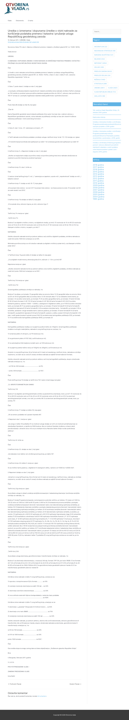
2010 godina (98, 183)
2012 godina (98, 178)
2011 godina (98, 181)
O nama (30, 20)
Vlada (9, 20)
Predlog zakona (103, 71)
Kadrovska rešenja (99, 117)
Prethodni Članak (14, 684)
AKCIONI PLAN (100, 47)
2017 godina (98, 167)
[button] (120, 21)
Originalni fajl (27, 42)
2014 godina (98, 174)
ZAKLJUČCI (99, 96)
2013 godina (98, 176)
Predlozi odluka (102, 75)
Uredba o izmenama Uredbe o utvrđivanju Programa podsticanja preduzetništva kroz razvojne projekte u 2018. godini (107, 124)
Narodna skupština (103, 55)
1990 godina (98, 199)
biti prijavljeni (41, 696)
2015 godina (98, 172)
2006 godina (98, 192)
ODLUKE (99, 67)
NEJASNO (99, 59)
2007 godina (98, 190)
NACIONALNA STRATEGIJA (104, 51)
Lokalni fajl (35, 42)
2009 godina (98, 185)
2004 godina (98, 197)
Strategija (100, 84)
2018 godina (98, 165)
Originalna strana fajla (15, 42)
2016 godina (98, 169)
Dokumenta (20, 20)
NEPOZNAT (100, 63)
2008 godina (98, 187)
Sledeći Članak (75, 684)
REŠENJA (99, 79)
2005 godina (98, 194)
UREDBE (23, 40)
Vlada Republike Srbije (105, 92)
